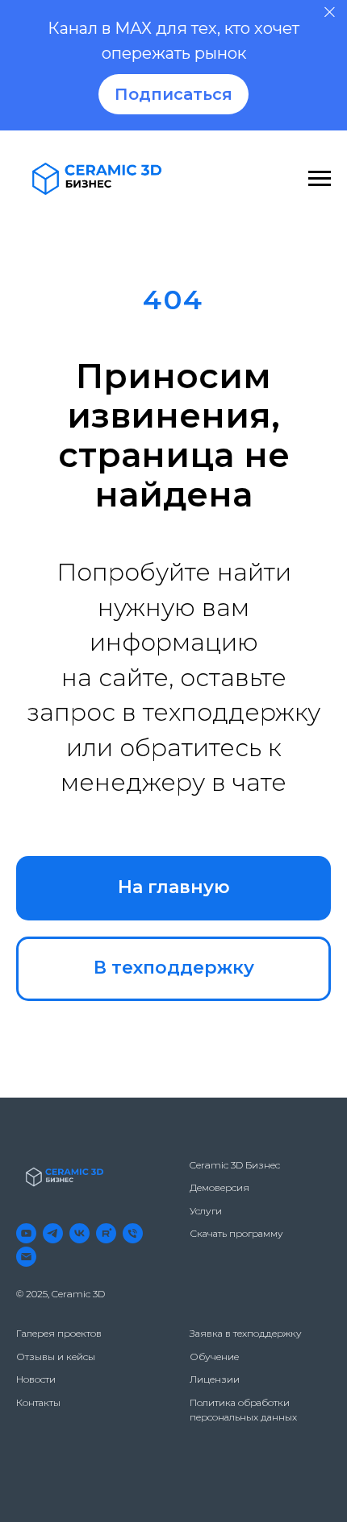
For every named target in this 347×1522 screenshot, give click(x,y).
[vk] (79, 1233)
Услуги (206, 1211)
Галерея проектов (59, 1333)
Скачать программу (236, 1233)
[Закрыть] (329, 12)
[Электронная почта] (26, 1257)
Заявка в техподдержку (246, 1333)
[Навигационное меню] (319, 179)
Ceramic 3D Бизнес (235, 1165)
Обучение (214, 1356)
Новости (36, 1379)
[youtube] (26, 1233)
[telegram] (53, 1233)
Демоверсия (219, 1187)
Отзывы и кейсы (55, 1356)
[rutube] (106, 1233)
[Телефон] (133, 1233)
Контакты (38, 1402)
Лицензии (215, 1379)
